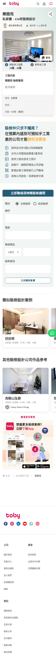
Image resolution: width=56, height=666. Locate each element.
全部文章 (8, 624)
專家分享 (8, 631)
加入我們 (8, 575)
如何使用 (32, 554)
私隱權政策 (9, 582)
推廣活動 (8, 645)
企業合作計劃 (34, 561)
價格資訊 (8, 610)
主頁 (8, 476)
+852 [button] (11, 252)
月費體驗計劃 (34, 568)
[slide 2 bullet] (29, 58)
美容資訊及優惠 (11, 617)
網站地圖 (8, 652)
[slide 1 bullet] (27, 58)
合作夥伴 (8, 638)
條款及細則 (9, 568)
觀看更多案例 (28, 417)
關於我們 (8, 554)
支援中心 (8, 561)
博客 (6, 589)
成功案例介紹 (22, 475)
